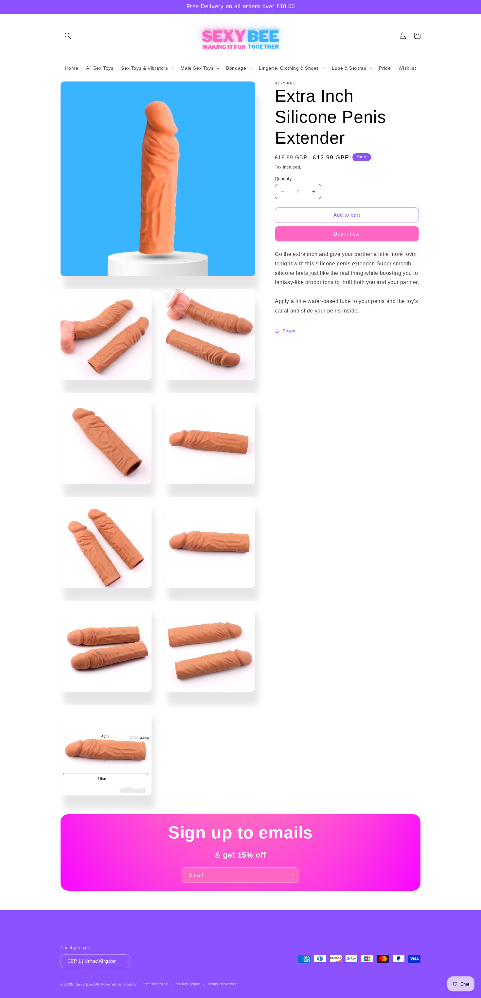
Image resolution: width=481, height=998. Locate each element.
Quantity (283, 178)
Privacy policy (187, 984)
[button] (68, 35)
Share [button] (289, 330)
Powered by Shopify (119, 984)
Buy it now (347, 234)
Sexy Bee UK (88, 984)
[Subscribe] (292, 875)
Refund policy (155, 984)
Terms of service (222, 984)
